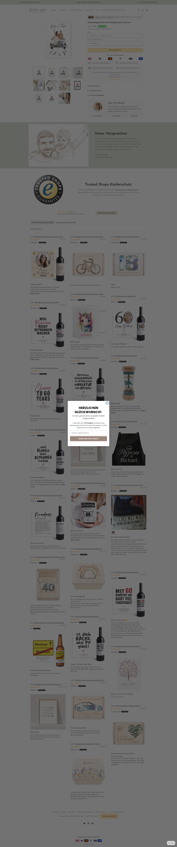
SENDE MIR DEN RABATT (88, 439)
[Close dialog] (107, 403)
